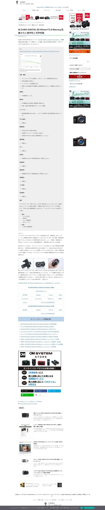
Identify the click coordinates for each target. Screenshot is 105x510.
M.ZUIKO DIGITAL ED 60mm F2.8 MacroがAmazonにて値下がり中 (38, 329)
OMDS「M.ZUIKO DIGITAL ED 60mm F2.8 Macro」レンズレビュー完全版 (39, 339)
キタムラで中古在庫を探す (48, 302)
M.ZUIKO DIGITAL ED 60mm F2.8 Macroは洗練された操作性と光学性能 (39, 336)
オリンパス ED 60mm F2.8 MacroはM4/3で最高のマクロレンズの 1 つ (38, 334)
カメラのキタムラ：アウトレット (77, 79)
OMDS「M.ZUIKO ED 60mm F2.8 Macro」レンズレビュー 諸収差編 (38, 346)
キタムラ (51, 295)
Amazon (38, 295)
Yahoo (60, 295)
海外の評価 (39, 401)
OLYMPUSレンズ (23, 401)
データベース (47, 10)
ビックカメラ (25, 298)
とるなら (23, 2)
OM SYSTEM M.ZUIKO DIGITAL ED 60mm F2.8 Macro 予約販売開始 (38, 324)
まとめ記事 (65, 7)
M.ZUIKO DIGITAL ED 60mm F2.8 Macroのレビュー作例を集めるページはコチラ (39, 283)
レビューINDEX (69, 10)
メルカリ (25, 302)
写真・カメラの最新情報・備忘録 (54, 505)
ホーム (23, 10)
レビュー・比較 (81, 10)
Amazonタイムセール (74, 80)
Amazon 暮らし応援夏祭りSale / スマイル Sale (49, 7)
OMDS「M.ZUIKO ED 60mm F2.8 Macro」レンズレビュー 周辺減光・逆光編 (40, 341)
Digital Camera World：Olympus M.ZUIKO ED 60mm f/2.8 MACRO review (39, 51)
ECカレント (51, 298)
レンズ (29, 401)
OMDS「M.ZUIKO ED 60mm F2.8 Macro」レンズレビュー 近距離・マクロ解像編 (41, 344)
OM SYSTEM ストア (41, 291)
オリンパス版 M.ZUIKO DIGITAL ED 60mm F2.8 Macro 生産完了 (37, 326)
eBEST (60, 298)
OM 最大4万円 (72, 86)
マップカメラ (38, 298)
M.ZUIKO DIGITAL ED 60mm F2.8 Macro (48, 39)
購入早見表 (58, 10)
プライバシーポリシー (74, 55)
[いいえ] (103, 508)
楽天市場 (25, 295)
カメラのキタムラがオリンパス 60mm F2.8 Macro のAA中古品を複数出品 (39, 331)
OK (81, 507)
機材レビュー (33, 401)
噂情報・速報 (35, 10)
